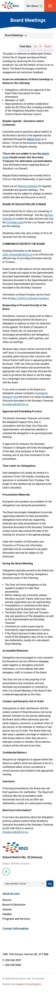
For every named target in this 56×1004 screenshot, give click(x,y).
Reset (47, 46)
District (7, 900)
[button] (50, 6)
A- (41, 46)
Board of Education (14, 904)
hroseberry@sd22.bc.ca (15, 404)
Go (50, 883)
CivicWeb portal (15, 222)
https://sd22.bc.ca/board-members (29, 298)
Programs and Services (16, 918)
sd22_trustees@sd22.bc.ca (17, 254)
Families (7, 914)
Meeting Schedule (28, 186)
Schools (7, 909)
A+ (35, 46)
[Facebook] (6, 871)
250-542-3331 (13, 960)
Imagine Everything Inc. (29, 984)
